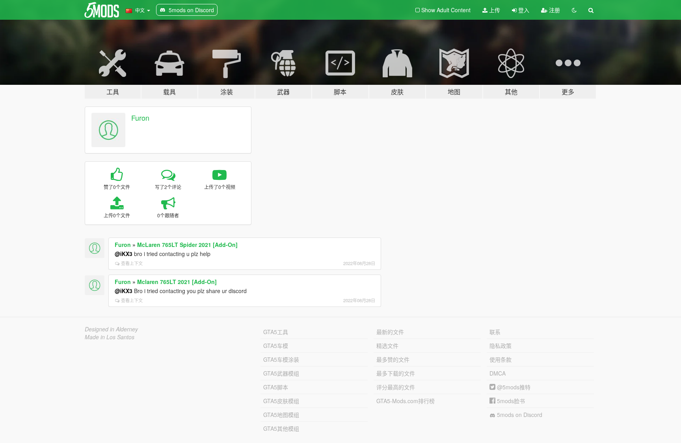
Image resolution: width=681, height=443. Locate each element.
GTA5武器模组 (281, 373)
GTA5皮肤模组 (281, 401)
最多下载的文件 (395, 373)
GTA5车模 (275, 346)
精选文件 (387, 346)
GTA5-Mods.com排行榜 (405, 401)
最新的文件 (390, 332)
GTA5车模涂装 (281, 359)
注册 (553, 10)
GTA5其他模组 (281, 428)
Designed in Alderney (111, 329)
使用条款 (500, 359)
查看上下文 (132, 263)
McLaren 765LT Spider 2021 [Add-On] (187, 245)
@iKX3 (123, 254)
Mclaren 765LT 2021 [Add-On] (177, 282)
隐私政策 (500, 346)
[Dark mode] (574, 10)
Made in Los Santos (109, 337)
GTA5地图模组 (281, 415)
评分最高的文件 (395, 387)
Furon (140, 117)
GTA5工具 (275, 332)
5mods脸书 (510, 401)
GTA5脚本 (275, 387)
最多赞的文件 (392, 359)
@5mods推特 (512, 387)
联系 (495, 332)
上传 (493, 10)
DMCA (497, 373)
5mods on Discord (518, 415)
